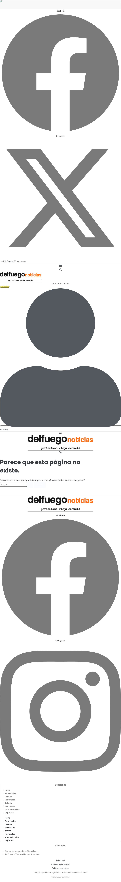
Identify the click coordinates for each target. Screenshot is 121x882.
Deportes (9, 812)
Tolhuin (8, 803)
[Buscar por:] (17, 484)
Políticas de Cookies (60, 868)
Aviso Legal (60, 861)
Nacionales (10, 806)
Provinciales (10, 793)
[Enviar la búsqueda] (30, 485)
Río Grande (10, 800)
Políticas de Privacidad (60, 864)
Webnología (65, 877)
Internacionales (12, 809)
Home (7, 790)
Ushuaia (8, 796)
